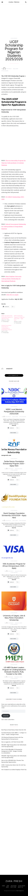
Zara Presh (14, 2)
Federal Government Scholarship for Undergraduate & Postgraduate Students (13, 226)
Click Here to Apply (12, 294)
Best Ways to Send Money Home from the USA (13, 730)
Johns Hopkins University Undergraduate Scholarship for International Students (11, 279)
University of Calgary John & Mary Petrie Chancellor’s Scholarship (14, 618)
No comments (5, 70)
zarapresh (9, 68)
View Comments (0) (13, 375)
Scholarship (14, 38)
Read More (13, 432)
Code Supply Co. (20, 890)
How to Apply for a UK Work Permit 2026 (12, 742)
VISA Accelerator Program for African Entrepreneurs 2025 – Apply (14, 566)
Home (3, 885)
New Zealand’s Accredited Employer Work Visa (13, 769)
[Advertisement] (14, 23)
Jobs (8, 885)
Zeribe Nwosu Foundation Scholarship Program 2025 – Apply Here (14, 463)
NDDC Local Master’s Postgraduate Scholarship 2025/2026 (14, 411)
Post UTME (13, 887)
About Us (20, 887)
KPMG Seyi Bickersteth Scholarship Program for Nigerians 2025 (7, 317)
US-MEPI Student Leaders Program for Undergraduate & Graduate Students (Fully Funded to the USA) (14, 670)
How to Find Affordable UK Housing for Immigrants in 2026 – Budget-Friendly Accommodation (11, 751)
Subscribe (5, 715)
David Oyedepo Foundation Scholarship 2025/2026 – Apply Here (14, 515)
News (7, 887)
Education (13, 885)
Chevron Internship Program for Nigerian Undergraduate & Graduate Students (13, 163)
